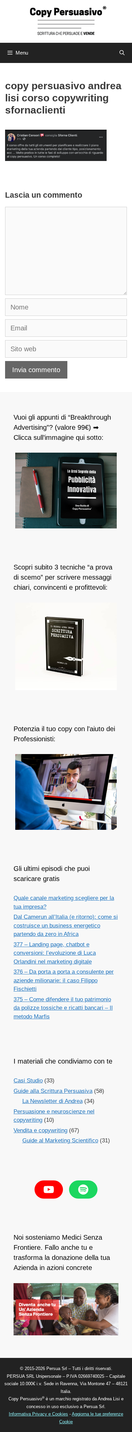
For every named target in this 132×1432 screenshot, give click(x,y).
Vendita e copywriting (40, 1130)
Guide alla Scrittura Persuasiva (53, 1091)
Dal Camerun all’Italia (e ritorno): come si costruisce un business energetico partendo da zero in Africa (66, 925)
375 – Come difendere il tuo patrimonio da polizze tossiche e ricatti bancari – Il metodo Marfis (63, 1008)
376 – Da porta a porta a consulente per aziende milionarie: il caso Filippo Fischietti (64, 980)
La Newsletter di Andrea (52, 1101)
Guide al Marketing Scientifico (60, 1140)
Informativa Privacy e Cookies (38, 1414)
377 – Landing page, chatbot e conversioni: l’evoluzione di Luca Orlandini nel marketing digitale (55, 953)
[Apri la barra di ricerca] (122, 53)
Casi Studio (28, 1080)
